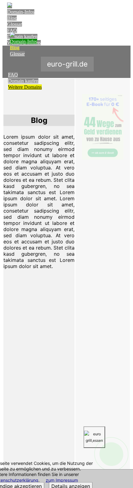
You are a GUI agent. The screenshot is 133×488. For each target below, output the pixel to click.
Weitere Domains (25, 87)
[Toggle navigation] (124, 11)
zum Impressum (62, 479)
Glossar (14, 24)
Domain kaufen (23, 80)
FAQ (12, 30)
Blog (12, 18)
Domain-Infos (20, 11)
